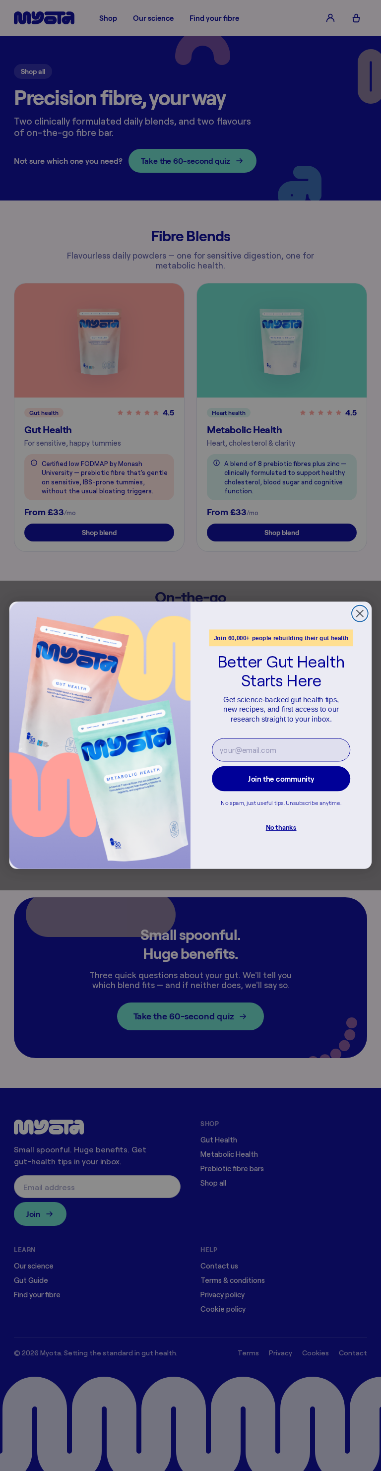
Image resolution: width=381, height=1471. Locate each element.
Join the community (281, 779)
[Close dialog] (360, 613)
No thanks (281, 827)
